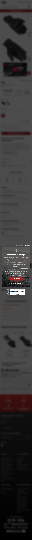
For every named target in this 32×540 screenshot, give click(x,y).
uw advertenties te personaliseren (15, 273)
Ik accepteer (16, 278)
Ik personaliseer (16, 283)
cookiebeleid (24, 268)
